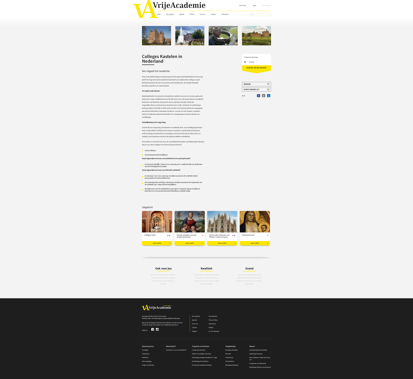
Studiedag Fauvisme (255, 354)
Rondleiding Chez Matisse (200, 361)
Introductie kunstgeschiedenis (202, 365)
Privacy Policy (213, 320)
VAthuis (192, 14)
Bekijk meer (157, 243)
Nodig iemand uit (251, 89)
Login (254, 5)
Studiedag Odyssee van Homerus (260, 367)
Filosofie (228, 354)
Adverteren (212, 324)
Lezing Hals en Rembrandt (257, 363)
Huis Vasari (242, 5)
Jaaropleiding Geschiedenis (258, 350)
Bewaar (247, 84)
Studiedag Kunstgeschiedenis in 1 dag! (204, 357)
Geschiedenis (229, 361)
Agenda (181, 14)
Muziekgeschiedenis (232, 365)
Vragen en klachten (148, 365)
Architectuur (229, 357)
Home (159, 14)
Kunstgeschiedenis (231, 350)
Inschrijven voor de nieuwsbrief (176, 350)
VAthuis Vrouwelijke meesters (201, 354)
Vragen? (213, 14)
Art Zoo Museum (214, 331)
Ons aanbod (170, 14)
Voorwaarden (213, 316)
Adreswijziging (146, 361)
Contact (194, 327)
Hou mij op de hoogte (257, 67)
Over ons (203, 14)
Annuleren (145, 357)
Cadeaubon (225, 14)
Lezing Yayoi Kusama (198, 350)
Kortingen (145, 350)
